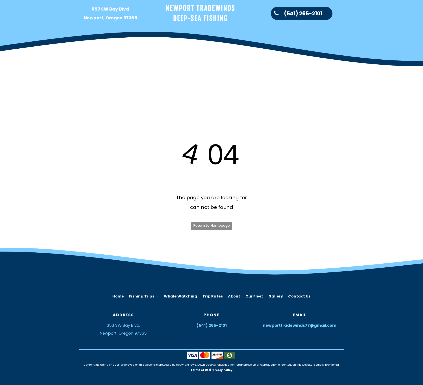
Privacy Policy (222, 370)
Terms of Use (200, 370)
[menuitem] (98, 76)
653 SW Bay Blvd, (123, 325)
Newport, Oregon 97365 (123, 333)
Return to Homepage (211, 225)
